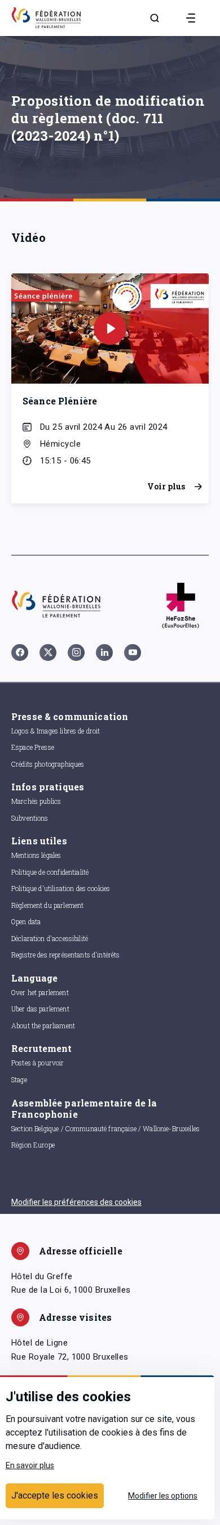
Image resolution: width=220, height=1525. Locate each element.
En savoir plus (30, 1465)
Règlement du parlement (47, 905)
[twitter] (47, 652)
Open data (26, 921)
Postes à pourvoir (37, 1062)
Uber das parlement (40, 1008)
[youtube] (132, 652)
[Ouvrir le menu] (191, 18)
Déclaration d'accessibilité (49, 938)
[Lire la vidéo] (110, 328)
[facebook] (19, 652)
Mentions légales (36, 855)
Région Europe (33, 1144)
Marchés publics (36, 801)
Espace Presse (32, 747)
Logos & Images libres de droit (55, 730)
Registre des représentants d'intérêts (65, 954)
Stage (19, 1079)
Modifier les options (162, 1495)
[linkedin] (104, 652)
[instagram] (76, 652)
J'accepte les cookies (54, 1495)
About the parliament (43, 1025)
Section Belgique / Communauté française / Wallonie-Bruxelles (105, 1128)
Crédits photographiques (47, 763)
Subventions (30, 817)
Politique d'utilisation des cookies (60, 888)
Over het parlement (40, 992)
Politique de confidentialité (50, 871)
